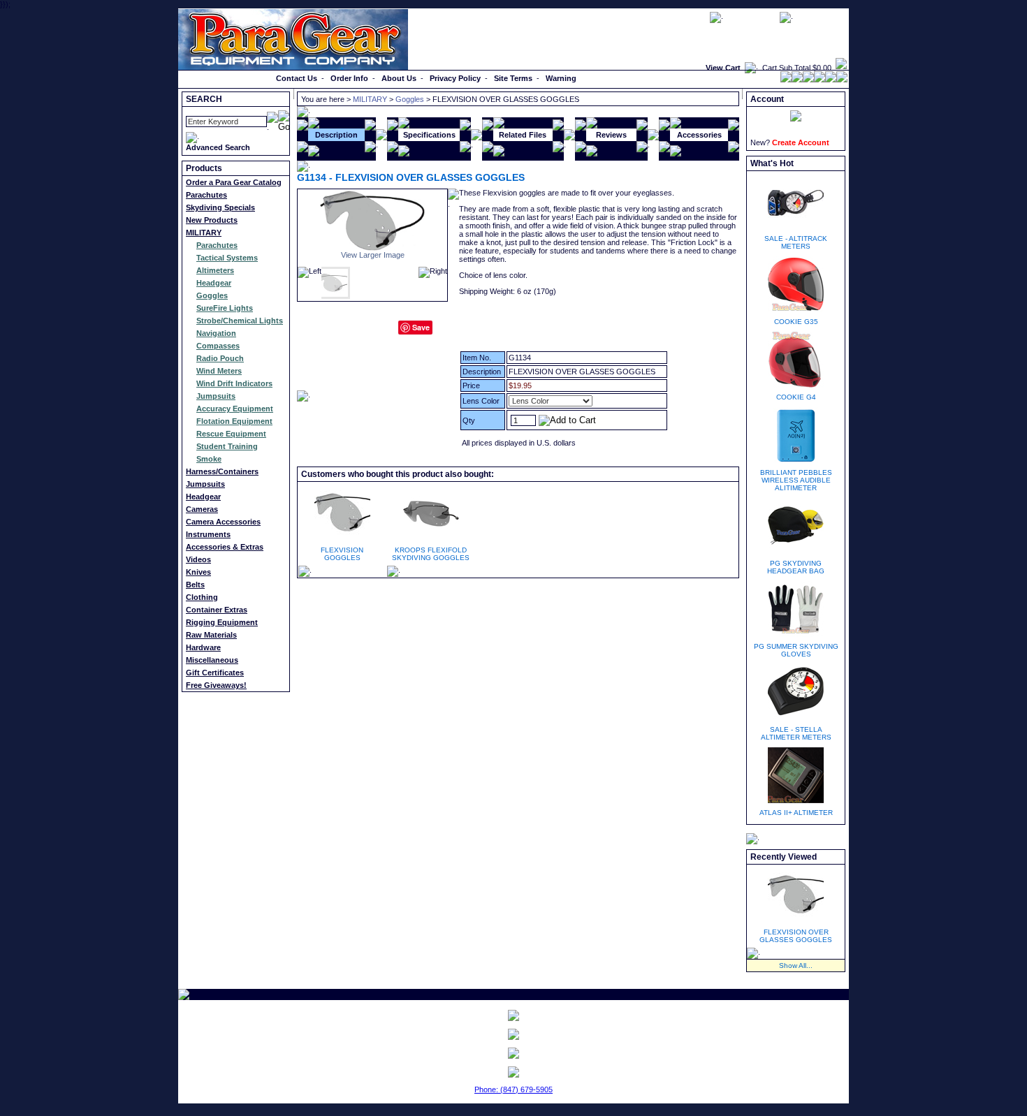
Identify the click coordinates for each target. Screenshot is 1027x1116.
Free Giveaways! (216, 685)
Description (336, 135)
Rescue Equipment (231, 433)
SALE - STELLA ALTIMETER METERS (796, 733)
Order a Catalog (211, 78)
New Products (212, 220)
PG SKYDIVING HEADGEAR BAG (795, 567)
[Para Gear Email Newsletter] (513, 1015)
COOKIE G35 (796, 321)
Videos (198, 559)
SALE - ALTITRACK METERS (795, 242)
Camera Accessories (223, 521)
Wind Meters (219, 371)
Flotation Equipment (234, 421)
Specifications (429, 135)
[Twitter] (797, 79)
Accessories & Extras (224, 547)
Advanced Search (218, 147)
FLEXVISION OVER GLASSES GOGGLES (795, 936)
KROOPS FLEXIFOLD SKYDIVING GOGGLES (430, 553)
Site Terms (513, 78)
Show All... (796, 965)
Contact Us (296, 78)
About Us (398, 78)
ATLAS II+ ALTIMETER (796, 812)
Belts (195, 584)
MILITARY (203, 232)
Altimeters (215, 270)
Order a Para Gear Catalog (234, 182)
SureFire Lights (224, 308)
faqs (695, 17)
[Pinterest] (819, 79)
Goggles (212, 295)
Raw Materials (211, 635)
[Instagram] (841, 79)
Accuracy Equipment (234, 408)
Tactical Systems (227, 258)
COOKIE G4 (796, 397)
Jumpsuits (215, 396)
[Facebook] (786, 79)
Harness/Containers (222, 471)
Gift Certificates (215, 672)
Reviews (611, 135)
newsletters (751, 17)
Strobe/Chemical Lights (239, 320)
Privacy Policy (455, 78)
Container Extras (216, 609)
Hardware (203, 647)
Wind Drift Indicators (234, 383)
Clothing (202, 597)
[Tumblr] (830, 79)
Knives (198, 572)
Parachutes (206, 195)
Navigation (216, 333)
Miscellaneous (212, 660)
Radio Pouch (220, 358)
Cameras (202, 509)
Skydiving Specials (220, 207)
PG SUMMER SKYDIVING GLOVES (796, 650)
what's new (821, 17)
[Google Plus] (808, 79)
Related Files (522, 135)
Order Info (349, 78)
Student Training (227, 446)
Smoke (208, 459)
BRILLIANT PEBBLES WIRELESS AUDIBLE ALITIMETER (796, 480)
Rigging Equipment (222, 622)
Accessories (699, 135)
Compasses (218, 346)
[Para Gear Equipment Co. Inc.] (513, 1053)
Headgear (213, 283)
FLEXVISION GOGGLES (342, 553)
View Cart (723, 68)
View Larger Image (373, 255)
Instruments (208, 534)
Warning (561, 78)
